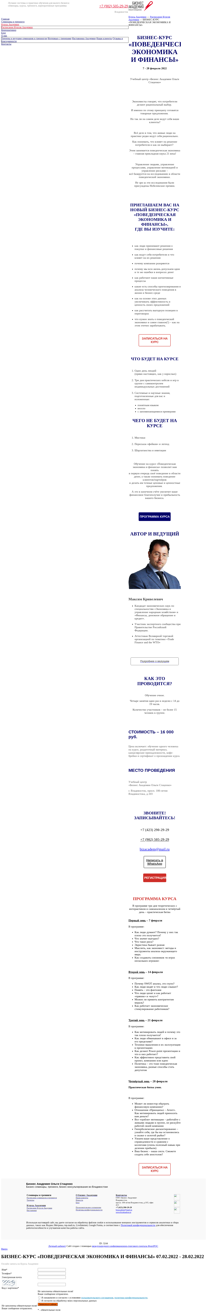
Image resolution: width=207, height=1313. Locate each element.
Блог (3, 33)
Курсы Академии (10, 24)
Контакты (6, 44)
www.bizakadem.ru (123, 1212)
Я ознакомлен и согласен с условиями (61, 1297)
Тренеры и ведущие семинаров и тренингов (24, 38)
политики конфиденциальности (130, 1297)
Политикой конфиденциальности (138, 1225)
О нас (4, 35)
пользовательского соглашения (97, 1297)
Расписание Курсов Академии (17, 27)
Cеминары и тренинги (13, 21)
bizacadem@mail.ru (155, 849)
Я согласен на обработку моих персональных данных (69, 1300)
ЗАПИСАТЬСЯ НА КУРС (155, 340)
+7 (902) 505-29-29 (113, 6)
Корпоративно (8, 30)
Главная (5, 19)
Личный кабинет (57, 1246)
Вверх (4, 1249)
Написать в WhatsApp (154, 862)
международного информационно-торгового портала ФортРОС (125, 1246)
